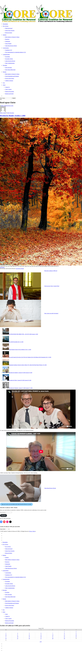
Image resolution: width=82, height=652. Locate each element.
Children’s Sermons (9, 607)
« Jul (40, 641)
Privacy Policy (32, 531)
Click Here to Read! (20, 268)
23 (76, 636)
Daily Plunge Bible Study (10, 596)
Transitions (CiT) (8, 574)
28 (52, 638)
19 (29, 636)
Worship (4, 598)
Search (14, 98)
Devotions (5, 590)
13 (41, 635)
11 (17, 635)
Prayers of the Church (9, 605)
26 (29, 638)
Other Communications (10, 588)
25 (17, 638)
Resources (7, 561)
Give (4, 609)
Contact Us (7, 616)
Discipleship (5, 542)
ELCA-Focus (5, 544)
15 (64, 635)
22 (64, 636)
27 (41, 638)
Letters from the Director (10, 585)
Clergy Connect (8, 618)
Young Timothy (8, 566)
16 (76, 635)
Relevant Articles (8, 553)
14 (52, 635)
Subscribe (3, 515)
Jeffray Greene (3, 112)
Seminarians (7, 564)
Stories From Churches (9, 550)
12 (29, 635)
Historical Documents (9, 620)
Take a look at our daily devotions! (51, 313)
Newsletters (7, 581)
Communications (6, 579)
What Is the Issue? (8, 548)
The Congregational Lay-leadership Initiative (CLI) (15, 577)
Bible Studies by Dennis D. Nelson (12, 559)
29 (64, 638)
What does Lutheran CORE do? (50, 270)
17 (5, 636)
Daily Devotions (10, 112)
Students (4, 555)
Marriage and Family (9, 622)
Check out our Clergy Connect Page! (51, 286)
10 (5, 635)
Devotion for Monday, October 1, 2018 (12, 115)
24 (5, 638)
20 (41, 636)
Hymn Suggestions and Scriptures (12, 603)
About (4, 612)
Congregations (5, 570)
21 (52, 636)
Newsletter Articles (9, 583)
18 (17, 636)
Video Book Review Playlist (50, 488)
